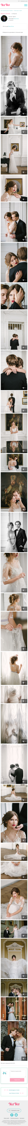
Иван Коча (16, 18)
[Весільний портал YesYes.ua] (5, 5)
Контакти (22, 1118)
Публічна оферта (14, 1118)
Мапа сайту (6, 1118)
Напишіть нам (24, 1)
